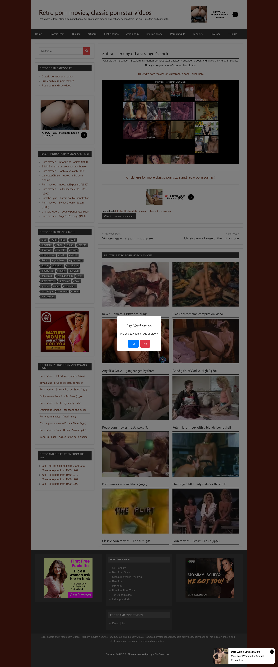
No (145, 343)
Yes (133, 343)
